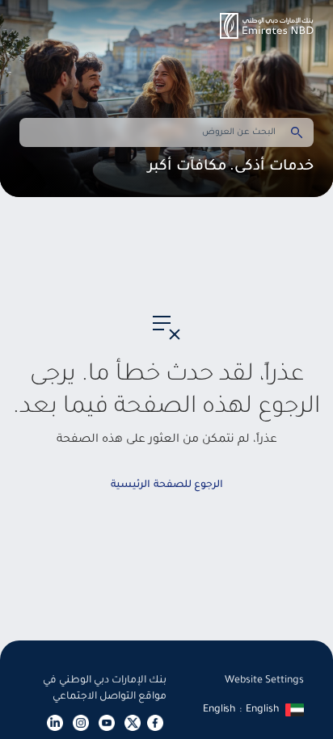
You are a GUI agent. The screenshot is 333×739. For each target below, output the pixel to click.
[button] (267, 26)
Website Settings (264, 681)
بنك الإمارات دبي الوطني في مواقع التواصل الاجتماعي (104, 689)
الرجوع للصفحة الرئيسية (167, 485)
